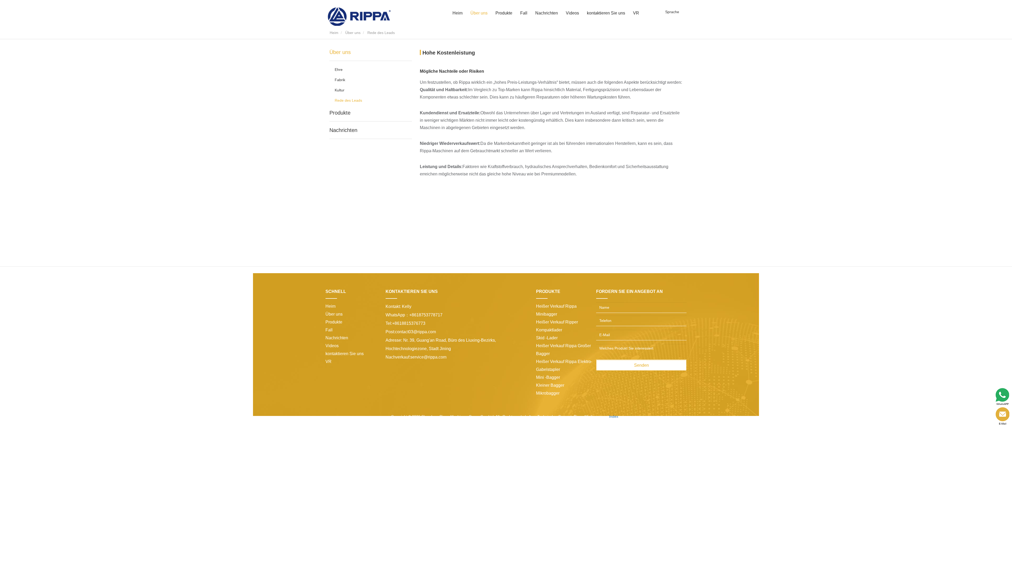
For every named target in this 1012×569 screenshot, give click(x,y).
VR (636, 13)
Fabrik (340, 80)
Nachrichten (343, 130)
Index (613, 416)
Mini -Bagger (548, 377)
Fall (523, 13)
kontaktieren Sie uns (606, 13)
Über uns (353, 33)
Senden (641, 365)
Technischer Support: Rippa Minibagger (570, 416)
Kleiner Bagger (550, 385)
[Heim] (359, 16)
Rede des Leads (348, 100)
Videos (572, 13)
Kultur (339, 90)
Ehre (339, 69)
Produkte (340, 113)
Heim (458, 13)
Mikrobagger (547, 393)
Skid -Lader (547, 338)
